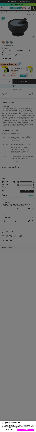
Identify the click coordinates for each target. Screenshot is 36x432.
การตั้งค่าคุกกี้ (9, 430)
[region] (18, 426)
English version (20, 427)
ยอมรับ (26, 430)
